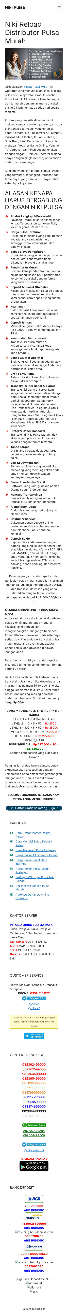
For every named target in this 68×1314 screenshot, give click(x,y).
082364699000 (34, 1131)
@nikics (34, 1004)
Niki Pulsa (15, 7)
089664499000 (34, 1135)
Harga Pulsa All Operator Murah (37, 855)
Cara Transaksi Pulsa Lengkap (36, 850)
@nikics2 (34, 1008)
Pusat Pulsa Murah (36, 86)
